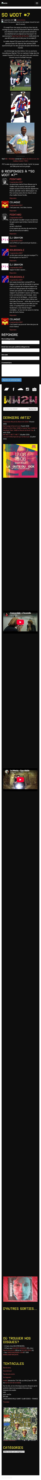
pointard (15, 179)
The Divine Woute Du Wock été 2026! (16, 422)
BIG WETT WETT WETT (11, 434)
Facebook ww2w (9, 1374)
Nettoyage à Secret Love (12, 426)
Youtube (6, 1402)
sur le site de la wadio (12, 1383)
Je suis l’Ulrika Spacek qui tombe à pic (16, 437)
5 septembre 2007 (16, 182)
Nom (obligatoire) (8, 339)
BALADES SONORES (19, 1348)
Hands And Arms (9, 1350)
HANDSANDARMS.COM (15, 1352)
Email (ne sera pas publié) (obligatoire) (16, 347)
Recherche (32, 409)
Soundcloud (7, 1371)
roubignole (17, 250)
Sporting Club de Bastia (20, 36)
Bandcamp (7, 1368)
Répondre (13, 198)
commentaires (20, 20)
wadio (5, 1380)
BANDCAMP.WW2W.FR (10, 1354)
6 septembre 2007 (16, 267)
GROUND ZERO (26, 1350)
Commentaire (6, 363)
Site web (5, 355)
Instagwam (7, 1377)
